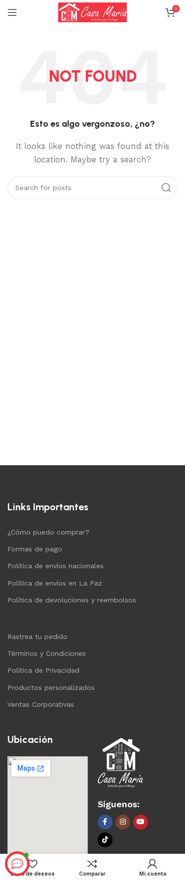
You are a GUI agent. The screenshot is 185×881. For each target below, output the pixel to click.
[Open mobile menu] (12, 12)
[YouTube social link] (140, 822)
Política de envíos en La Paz (54, 583)
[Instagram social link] (122, 822)
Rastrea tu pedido (37, 636)
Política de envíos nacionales (55, 566)
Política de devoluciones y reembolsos (71, 600)
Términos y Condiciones (46, 653)
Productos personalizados (51, 687)
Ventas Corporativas (40, 704)
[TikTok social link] (105, 839)
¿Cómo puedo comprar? (48, 532)
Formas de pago (34, 549)
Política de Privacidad (43, 670)
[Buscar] (166, 187)
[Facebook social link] (105, 822)
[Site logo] (92, 11)
